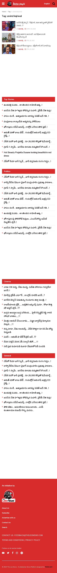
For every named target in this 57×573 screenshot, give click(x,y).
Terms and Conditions (13, 540)
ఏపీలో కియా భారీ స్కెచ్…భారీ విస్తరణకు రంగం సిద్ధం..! (27, 161)
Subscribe (5, 513)
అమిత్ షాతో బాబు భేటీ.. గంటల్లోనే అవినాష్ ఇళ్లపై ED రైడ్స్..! (27, 134)
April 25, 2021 (30, 49)
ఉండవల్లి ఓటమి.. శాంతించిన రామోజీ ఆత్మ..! (23, 105)
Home (4, 11)
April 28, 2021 (30, 40)
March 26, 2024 (31, 29)
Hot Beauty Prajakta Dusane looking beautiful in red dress (27, 154)
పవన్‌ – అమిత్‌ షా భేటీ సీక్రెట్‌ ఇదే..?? (20, 336)
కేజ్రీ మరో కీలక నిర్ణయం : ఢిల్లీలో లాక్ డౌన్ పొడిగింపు (34, 46)
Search (4, 527)
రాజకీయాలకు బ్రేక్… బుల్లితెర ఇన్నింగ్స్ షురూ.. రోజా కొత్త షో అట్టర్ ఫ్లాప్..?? (28, 306)
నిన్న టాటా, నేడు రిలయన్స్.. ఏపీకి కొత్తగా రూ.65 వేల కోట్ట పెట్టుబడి (28, 330)
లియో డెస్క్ (20, 29)
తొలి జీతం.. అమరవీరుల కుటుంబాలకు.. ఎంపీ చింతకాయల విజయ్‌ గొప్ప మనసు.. (23, 408)
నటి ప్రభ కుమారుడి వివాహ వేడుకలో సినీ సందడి (24, 346)
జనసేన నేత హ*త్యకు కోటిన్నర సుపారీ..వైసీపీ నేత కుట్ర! (27, 110)
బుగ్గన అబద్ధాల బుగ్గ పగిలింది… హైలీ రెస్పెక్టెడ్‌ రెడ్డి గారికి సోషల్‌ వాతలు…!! (28, 314)
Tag (9, 11)
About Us (5, 508)
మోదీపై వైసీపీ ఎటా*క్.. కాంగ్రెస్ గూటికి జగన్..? (24, 295)
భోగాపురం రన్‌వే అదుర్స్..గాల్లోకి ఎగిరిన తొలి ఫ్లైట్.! (26, 127)
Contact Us (6, 522)
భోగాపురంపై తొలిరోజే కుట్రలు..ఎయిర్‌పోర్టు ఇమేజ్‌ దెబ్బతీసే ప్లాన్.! (25, 220)
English (47, 4)
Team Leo (48, 566)
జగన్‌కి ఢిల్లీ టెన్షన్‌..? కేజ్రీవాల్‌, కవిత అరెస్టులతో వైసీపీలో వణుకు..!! (34, 24)
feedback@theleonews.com (28, 535)
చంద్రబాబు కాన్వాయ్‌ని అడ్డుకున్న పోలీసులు (22, 121)
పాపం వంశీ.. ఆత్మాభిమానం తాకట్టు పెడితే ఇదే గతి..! (26, 116)
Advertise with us (8, 517)
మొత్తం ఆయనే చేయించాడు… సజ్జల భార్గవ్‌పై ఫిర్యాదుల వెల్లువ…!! (27, 322)
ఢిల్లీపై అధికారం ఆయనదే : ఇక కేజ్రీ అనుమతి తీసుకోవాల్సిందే (31, 35)
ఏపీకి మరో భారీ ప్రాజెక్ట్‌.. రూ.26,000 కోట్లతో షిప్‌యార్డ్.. (28, 141)
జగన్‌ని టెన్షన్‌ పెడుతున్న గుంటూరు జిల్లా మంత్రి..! (25, 300)
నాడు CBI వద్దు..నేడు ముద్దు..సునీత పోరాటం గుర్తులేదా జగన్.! (27, 288)
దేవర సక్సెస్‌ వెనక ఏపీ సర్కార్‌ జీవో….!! (21, 341)
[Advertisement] (28, 75)
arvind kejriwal (17, 11)
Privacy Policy (32, 540)
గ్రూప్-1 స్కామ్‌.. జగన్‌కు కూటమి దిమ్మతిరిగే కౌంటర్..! (27, 147)
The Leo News (12, 566)
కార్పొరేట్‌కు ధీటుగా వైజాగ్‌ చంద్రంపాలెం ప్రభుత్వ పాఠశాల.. (28, 182)
